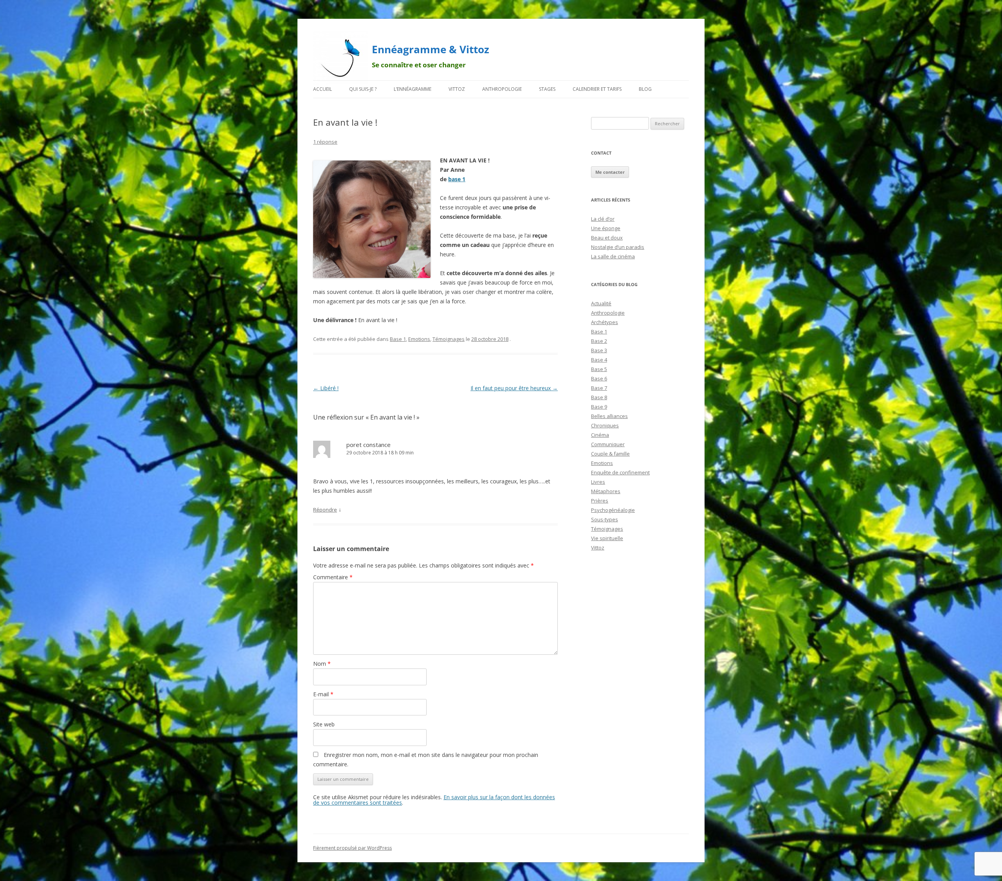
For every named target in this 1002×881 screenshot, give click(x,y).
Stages (547, 89)
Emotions (419, 338)
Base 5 (599, 369)
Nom (322, 663)
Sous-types (604, 519)
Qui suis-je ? (363, 89)
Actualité (601, 303)
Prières (599, 500)
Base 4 (599, 359)
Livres (598, 481)
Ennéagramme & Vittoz (430, 49)
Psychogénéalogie (613, 509)
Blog (645, 89)
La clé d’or (603, 218)
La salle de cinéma (613, 256)
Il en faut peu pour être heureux (514, 388)
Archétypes (604, 322)
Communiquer (608, 444)
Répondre (325, 509)
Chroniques (605, 425)
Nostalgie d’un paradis (617, 246)
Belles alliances (609, 416)
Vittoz (457, 89)
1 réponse (325, 141)
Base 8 (599, 397)
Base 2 (599, 340)
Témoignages (449, 338)
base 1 (456, 179)
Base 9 (599, 406)
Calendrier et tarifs (597, 89)
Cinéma (600, 434)
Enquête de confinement (620, 472)
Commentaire (333, 577)
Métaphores (605, 491)
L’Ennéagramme (412, 89)
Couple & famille (610, 453)
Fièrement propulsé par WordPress (352, 848)
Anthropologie (502, 89)
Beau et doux (607, 237)
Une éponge (605, 228)
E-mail (323, 694)
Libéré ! (326, 388)
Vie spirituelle (607, 538)
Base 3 (599, 350)
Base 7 (599, 387)
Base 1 (398, 338)
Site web (324, 724)
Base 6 (599, 378)
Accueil (322, 89)
